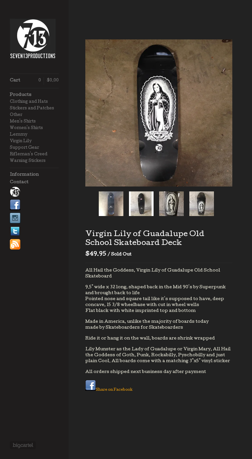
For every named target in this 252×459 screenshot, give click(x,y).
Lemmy (18, 135)
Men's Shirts (23, 122)
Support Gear (24, 148)
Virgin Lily (21, 141)
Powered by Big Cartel (23, 445)
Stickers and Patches (32, 109)
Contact (19, 182)
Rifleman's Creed (28, 155)
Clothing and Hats (29, 102)
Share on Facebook (114, 390)
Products (21, 95)
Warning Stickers (28, 161)
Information (24, 175)
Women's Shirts (26, 128)
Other (16, 115)
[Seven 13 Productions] (34, 40)
